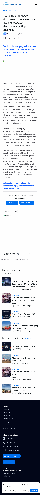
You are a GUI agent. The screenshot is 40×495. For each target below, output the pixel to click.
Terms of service (8, 425)
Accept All (34, 490)
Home (5, 10)
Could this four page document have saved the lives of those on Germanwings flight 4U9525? (20, 51)
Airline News (16, 279)
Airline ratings (7, 412)
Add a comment (25, 254)
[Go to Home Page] (12, 5)
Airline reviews (8, 419)
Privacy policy (8, 422)
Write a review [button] (25, 203)
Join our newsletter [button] (10, 456)
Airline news (12, 10)
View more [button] (34, 272)
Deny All (25, 490)
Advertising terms (9, 428)
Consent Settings (9, 490)
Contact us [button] (10, 203)
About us (6, 409)
